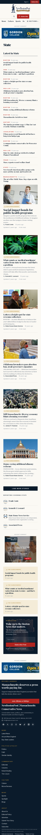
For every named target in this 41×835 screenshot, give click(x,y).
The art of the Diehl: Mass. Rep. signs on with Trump (20, 180)
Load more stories (20, 488)
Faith (3, 752)
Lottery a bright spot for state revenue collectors (17, 82)
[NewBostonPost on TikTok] (24, 724)
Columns (5, 768)
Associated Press (11, 376)
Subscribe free (20, 645)
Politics (4, 749)
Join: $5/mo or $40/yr (20, 701)
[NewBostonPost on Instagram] (11, 724)
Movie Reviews (7, 786)
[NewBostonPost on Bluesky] (20, 724)
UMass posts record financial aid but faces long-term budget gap (19, 135)
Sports (18, 21)
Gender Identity (7, 755)
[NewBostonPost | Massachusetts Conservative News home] (20, 8)
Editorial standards (7, 834)
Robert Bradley (7, 771)
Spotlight (5, 799)
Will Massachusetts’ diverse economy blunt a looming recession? (20, 101)
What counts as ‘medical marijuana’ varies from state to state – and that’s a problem (19, 73)
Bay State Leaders (8, 740)
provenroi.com (19, 831)
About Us (5, 811)
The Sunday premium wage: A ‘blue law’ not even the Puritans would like (19, 126)
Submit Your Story (8, 820)
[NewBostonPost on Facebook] (3, 724)
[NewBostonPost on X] (7, 724)
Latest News (6, 733)
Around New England (9, 736)
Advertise (5, 817)
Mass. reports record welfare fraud (16, 162)
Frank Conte (9, 224)
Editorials (5, 765)
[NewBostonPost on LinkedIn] (28, 724)
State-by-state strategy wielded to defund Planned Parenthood (19, 154)
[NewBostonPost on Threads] (16, 724)
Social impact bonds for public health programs (17, 64)
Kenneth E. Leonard (11, 276)
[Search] (14, 16)
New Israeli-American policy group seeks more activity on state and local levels (19, 171)
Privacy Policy (19, 834)
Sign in (26, 2)
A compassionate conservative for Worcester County (20, 144)
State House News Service (14, 326)
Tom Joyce (5, 774)
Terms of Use (30, 834)
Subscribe (35, 2)
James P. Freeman (11, 426)
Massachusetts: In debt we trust (15, 117)
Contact (4, 823)
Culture (11, 21)
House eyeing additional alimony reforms (19, 110)
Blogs (3, 802)
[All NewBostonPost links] (32, 724)
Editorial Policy (7, 814)
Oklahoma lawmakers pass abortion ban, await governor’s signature (18, 92)
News (4, 21)
